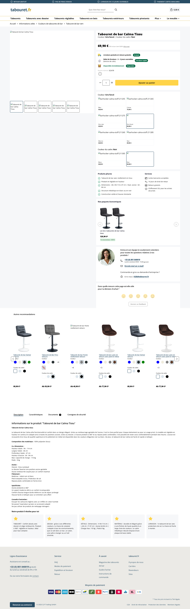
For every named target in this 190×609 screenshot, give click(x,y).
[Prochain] (176, 359)
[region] (95, 359)
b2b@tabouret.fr (141, 276)
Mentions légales (174, 605)
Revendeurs (134, 570)
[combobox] (100, 9)
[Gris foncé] (24, 362)
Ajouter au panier (147, 82)
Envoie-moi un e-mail (134, 266)
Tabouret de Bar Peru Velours (50, 356)
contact (35, 576)
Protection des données (157, 605)
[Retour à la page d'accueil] (21, 9)
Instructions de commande (105, 575)
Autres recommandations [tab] (24, 314)
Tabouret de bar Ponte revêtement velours (79, 356)
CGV (128, 605)
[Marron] (115, 362)
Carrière (132, 566)
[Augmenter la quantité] (112, 83)
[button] (100, 74)
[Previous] (100, 224)
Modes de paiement (62, 566)
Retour (57, 574)
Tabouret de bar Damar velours (22, 356)
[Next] (176, 224)
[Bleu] (15, 362)
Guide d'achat (105, 570)
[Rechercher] (116, 9)
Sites (131, 574)
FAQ (56, 562)
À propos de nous (136, 562)
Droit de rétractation (139, 605)
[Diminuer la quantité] (100, 83)
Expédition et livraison (63, 570)
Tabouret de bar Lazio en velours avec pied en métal (109, 356)
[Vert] (29, 362)
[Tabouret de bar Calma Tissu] (51, 65)
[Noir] (24, 371)
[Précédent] (13, 359)
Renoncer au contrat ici (22, 604)
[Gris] (81, 362)
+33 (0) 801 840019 (132, 259)
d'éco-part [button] (126, 46)
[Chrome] (20, 371)
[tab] (18, 414)
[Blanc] (15, 371)
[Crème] (20, 362)
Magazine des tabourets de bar (109, 564)
